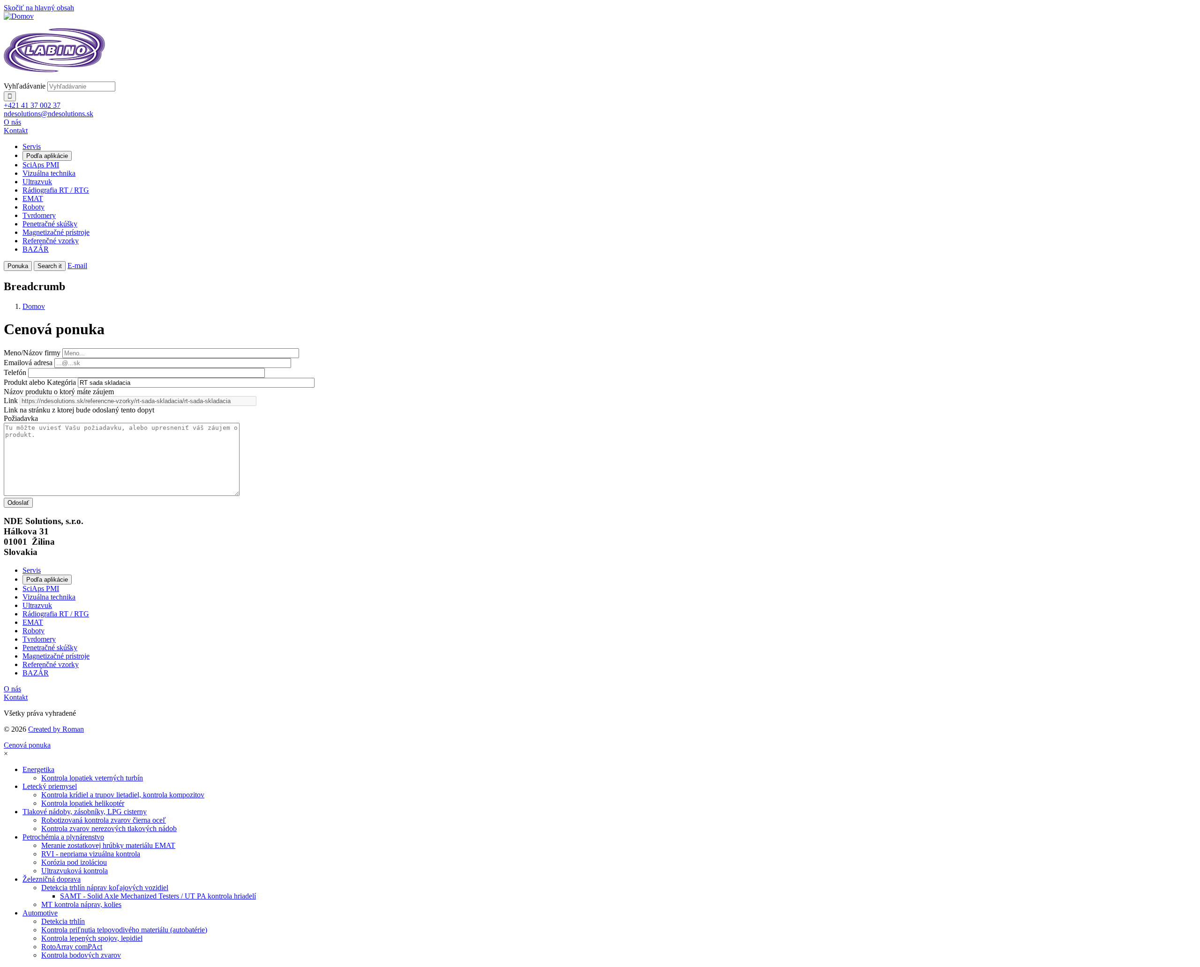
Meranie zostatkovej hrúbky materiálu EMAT (108, 845)
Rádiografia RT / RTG (55, 190)
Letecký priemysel (49, 786)
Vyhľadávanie (24, 86)
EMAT (32, 198)
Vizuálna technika (48, 173)
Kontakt (16, 131)
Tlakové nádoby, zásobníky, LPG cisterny (84, 812)
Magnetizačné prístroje (56, 232)
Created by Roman (56, 729)
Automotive (40, 913)
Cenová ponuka (27, 745)
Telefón (15, 372)
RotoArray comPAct (71, 947)
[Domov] (19, 16)
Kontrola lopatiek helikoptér (82, 803)
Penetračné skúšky (49, 224)
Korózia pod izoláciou (74, 862)
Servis (31, 146)
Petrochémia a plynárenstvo (63, 837)
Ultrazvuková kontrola (74, 871)
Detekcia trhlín (63, 921)
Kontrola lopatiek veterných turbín (92, 778)
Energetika (38, 769)
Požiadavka (21, 418)
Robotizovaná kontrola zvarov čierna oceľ (103, 820)
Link (11, 401)
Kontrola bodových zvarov (81, 955)
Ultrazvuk (37, 182)
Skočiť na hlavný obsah (39, 8)
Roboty (33, 207)
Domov (33, 306)
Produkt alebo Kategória (40, 382)
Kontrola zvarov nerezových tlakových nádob (109, 828)
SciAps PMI (40, 165)
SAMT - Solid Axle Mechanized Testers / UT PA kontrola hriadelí (158, 896)
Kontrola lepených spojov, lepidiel (91, 938)
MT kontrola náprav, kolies (81, 904)
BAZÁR (35, 249)
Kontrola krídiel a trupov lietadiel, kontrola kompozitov (122, 795)
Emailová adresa (28, 363)
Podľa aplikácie (47, 155)
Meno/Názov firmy (32, 353)
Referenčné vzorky (50, 241)
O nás (12, 122)
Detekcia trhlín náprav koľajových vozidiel (104, 888)
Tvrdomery (39, 215)
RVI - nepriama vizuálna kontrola (90, 854)
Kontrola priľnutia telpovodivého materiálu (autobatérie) (124, 930)
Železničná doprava (51, 879)
